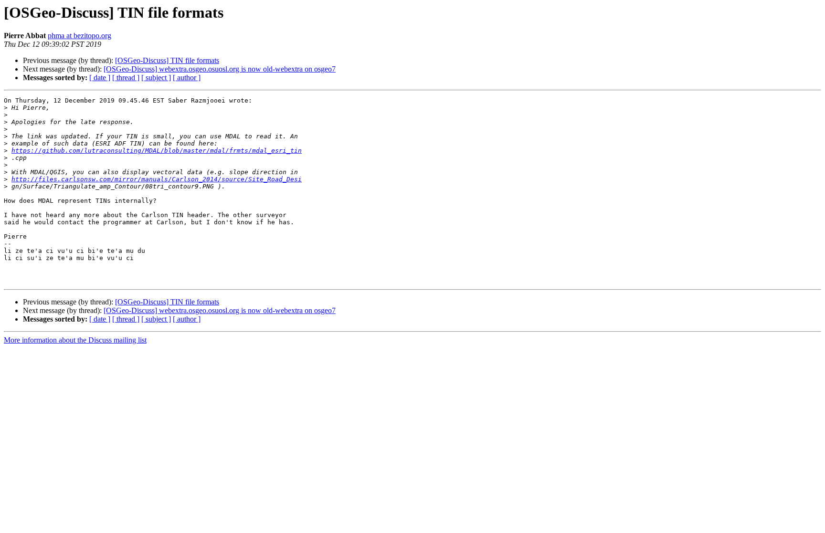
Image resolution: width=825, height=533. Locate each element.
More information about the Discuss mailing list (75, 340)
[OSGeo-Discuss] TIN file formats (167, 60)
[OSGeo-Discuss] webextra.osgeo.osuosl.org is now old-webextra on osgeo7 (220, 69)
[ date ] (99, 77)
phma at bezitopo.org (79, 35)
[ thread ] (125, 77)
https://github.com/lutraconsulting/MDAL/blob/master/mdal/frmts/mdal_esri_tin (156, 150)
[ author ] (187, 77)
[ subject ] (156, 77)
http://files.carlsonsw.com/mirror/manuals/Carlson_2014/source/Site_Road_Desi (156, 179)
